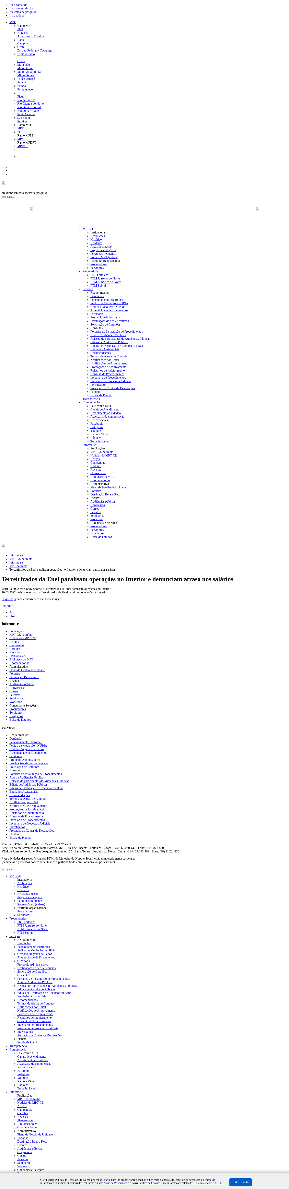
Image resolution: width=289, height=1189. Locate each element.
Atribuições (97, 236)
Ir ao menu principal (21, 8)
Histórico (96, 239)
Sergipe (22, 121)
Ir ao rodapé (16, 15)
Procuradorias (91, 271)
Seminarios (97, 515)
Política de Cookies (149, 1183)
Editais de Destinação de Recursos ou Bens (117, 345)
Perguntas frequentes (103, 253)
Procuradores (98, 264)
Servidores (97, 267)
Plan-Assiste (98, 473)
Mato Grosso (25, 68)
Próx (12, 616)
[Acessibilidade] (9, 167)
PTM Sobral (98, 285)
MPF (20, 128)
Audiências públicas (102, 501)
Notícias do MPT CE (103, 455)
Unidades (96, 243)
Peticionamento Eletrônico (106, 299)
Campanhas (97, 462)
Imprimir (7, 605)
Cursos (94, 508)
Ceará (21, 47)
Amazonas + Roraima (30, 36)
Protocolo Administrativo (105, 317)
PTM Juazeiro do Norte (105, 278)
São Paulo (23, 117)
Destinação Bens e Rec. (105, 494)
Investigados (98, 384)
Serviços (88, 289)
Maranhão (23, 64)
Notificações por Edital (104, 360)
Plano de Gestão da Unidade (108, 487)
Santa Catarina (26, 114)
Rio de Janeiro (26, 100)
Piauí (20, 96)
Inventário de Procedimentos (108, 377)
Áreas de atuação (101, 246)
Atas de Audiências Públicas (108, 335)
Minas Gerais (25, 75)
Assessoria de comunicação (107, 416)
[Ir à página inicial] (144, 213)
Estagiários (97, 533)
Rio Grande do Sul (29, 107)
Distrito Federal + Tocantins (34, 50)
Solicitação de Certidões (105, 324)
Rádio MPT (97, 437)
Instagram (96, 427)
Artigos (95, 459)
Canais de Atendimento (104, 409)
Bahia (21, 40)
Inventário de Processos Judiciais (110, 381)
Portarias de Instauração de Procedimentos (116, 331)
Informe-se (89, 444)
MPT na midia (18, 566)
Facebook (96, 423)
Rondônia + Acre (28, 110)
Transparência (91, 398)
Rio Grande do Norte (30, 103)
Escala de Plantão (101, 395)
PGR (20, 132)
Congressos (97, 505)
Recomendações (100, 352)
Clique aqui (9, 599)
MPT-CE (88, 229)
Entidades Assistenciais (104, 349)
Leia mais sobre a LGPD (208, 1183)
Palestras (95, 512)
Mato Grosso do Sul (29, 71)
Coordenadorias (100, 480)
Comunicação (91, 402)
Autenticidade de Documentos (109, 310)
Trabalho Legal (99, 441)
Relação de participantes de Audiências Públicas (120, 338)
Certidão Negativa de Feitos (107, 306)
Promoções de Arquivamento (108, 367)
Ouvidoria (96, 313)
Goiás (21, 61)
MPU (12, 22)
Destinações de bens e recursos (109, 321)
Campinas (23, 43)
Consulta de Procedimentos (107, 374)
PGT (20, 29)
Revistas (95, 469)
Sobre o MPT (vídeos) (104, 257)
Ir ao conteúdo (18, 4)
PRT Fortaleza (99, 275)
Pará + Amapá (26, 78)
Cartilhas (95, 466)
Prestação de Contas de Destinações (112, 388)
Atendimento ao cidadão (105, 413)
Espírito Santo (26, 54)
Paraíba (22, 82)
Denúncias (97, 296)
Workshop (96, 519)
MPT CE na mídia (101, 452)
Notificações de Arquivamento (109, 363)
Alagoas (22, 32)
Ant (11, 612)
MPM (21, 139)
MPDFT (22, 146)
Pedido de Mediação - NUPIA (109, 303)
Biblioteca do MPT (102, 476)
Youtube (95, 430)
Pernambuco (25, 89)
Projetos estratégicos (103, 250)
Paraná (21, 86)
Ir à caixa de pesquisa (22, 12)
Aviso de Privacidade (115, 1183)
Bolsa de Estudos (101, 537)
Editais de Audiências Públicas (109, 342)
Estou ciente (241, 1182)
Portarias (95, 491)
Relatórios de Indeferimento (107, 370)
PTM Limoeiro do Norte (105, 282)
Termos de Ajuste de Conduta (108, 356)
